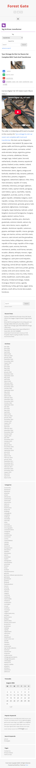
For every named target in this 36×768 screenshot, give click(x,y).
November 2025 (8, 361)
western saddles (8, 664)
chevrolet (7, 520)
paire (5, 724)
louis (24, 722)
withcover (7, 671)
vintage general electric (10, 657)
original (6, 611)
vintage (5, 84)
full (22, 720)
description (7, 549)
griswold (6, 582)
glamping (7, 577)
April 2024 (7, 379)
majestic (6, 593)
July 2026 (6, 346)
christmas (7, 524)
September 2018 (9, 450)
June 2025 (7, 366)
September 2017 (9, 465)
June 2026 (7, 348)
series (24, 724)
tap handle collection (10, 648)
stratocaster (7, 646)
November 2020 (8, 432)
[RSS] (21, 12)
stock (25, 726)
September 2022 (9, 405)
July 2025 (6, 365)
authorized (7, 500)
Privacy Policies (8, 753)
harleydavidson (8, 584)
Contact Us (7, 751)
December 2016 (8, 468)
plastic (14, 724)
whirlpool (7, 668)
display (13, 720)
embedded (7, 557)
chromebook (8, 526)
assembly (15, 718)
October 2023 (8, 388)
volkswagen (7, 661)
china (5, 522)
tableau (9, 729)
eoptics (6, 559)
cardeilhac (7, 515)
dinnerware (7, 553)
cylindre (6, 542)
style (28, 726)
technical (6, 650)
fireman (6, 566)
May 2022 (7, 410)
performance (8, 617)
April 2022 (7, 412)
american (7, 493)
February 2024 (8, 383)
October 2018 (8, 448)
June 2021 (7, 425)
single (17, 726)
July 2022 (6, 406)
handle (8, 722)
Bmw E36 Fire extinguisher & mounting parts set (18, 322)
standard (6, 644)
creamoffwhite (8, 540)
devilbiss (6, 551)
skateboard (7, 637)
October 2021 (8, 421)
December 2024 (8, 374)
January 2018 (8, 459)
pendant (6, 615)
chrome (6, 720)
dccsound (7, 546)
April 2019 (7, 443)
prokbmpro (7, 626)
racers (14, 81)
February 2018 (8, 457)
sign (8, 726)
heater (12, 722)
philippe (6, 619)
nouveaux (7, 610)
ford (20, 720)
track (20, 81)
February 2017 (8, 467)
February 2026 (8, 356)
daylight (6, 544)
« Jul (11, 707)
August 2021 (7, 423)
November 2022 (8, 401)
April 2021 (7, 427)
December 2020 (8, 430)
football (6, 570)
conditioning (7, 535)
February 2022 (8, 416)
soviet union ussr (9, 639)
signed (11, 726)
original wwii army (9, 613)
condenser (7, 531)
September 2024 (9, 376)
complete (8, 81)
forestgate (7, 741)
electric (6, 555)
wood (26, 729)
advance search (6, 48)
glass (29, 720)
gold (5, 722)
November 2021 (8, 419)
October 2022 (8, 403)
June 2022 (7, 408)
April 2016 (7, 476)
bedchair (6, 506)
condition (7, 533)
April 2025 (7, 370)
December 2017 (8, 461)
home (18, 722)
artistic (6, 495)
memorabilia (7, 599)
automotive (7, 502)
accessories (7, 488)
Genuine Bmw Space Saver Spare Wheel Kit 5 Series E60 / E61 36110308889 (16, 330)
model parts (7, 602)
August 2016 (7, 472)
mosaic (6, 606)
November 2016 (8, 470)
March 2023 (7, 396)
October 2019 (8, 441)
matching (7, 595)
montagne (7, 604)
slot (17, 81)
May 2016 (7, 474)
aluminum (7, 491)
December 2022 (8, 399)
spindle (6, 641)
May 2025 (7, 368)
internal (6, 591)
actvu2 (6, 739)
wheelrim (7, 666)
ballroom (6, 504)
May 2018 (7, 454)
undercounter (8, 655)
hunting (6, 588)
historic (6, 586)
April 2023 (7, 394)
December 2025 (8, 359)
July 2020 (6, 437)
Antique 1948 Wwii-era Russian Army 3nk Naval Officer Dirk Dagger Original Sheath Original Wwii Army (18, 318)
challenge (7, 517)
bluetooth (7, 509)
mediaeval (7, 597)
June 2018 (7, 452)
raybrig (6, 630)
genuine (6, 573)
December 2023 (8, 385)
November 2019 (8, 439)
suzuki (5, 729)
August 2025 (7, 363)
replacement (7, 631)
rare (17, 724)
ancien (11, 718)
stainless (6, 642)
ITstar (26, 765)
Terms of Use (8, 754)
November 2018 (8, 447)
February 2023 (8, 397)
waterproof (7, 662)
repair (21, 724)
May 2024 (7, 377)
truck (16, 729)
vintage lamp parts (9, 659)
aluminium (7, 489)
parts (8, 724)
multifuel (6, 608)
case (29, 718)
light (21, 722)
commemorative (9, 529)
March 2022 (7, 414)
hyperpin (6, 590)
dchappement (8, 548)
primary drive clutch (10, 622)
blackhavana (7, 508)
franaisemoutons (9, 571)
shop (5, 726)
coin (10, 720)
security (6, 635)
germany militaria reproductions (13, 575)
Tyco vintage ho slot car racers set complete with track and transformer (17, 137)
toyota (13, 729)
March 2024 (7, 381)
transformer (9, 78)
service (28, 724)
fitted (5, 568)
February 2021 (8, 428)
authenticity (7, 499)
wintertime (7, 670)
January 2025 (8, 372)
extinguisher (7, 560)
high (15, 722)
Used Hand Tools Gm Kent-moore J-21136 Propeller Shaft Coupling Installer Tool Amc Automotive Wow (16, 334)
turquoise (7, 653)
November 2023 (8, 386)
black (20, 718)
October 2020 (8, 434)
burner (26, 718)
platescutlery (8, 620)
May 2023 (7, 392)
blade (23, 718)
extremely (7, 564)
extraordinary (8, 562)
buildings (6, 511)
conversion (7, 537)
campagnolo (7, 513)
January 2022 (8, 417)
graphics (6, 580)
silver (14, 726)
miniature (7, 600)
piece (11, 724)
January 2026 (8, 357)
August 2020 (7, 436)
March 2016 (7, 478)
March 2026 (7, 354)
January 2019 (8, 445)
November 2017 (8, 463)
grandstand (7, 579)
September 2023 (9, 390)
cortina (6, 539)
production (7, 624)
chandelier (7, 519)
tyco (31, 81)
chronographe (8, 528)
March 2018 (7, 456)
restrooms (7, 633)
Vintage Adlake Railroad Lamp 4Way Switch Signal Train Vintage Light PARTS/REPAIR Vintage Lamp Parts (18, 325)
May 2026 (7, 350)
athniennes (7, 497)
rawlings (6, 628)
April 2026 (7, 352)
